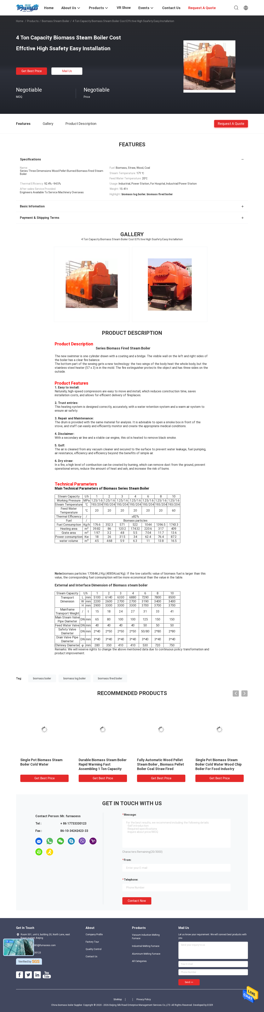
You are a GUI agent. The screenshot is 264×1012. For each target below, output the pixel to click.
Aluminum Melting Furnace (146, 953)
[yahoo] (92, 841)
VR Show (124, 8)
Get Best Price (31, 71)
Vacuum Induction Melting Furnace (146, 937)
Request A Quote (231, 123)
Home (19, 21)
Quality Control (93, 949)
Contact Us (91, 956)
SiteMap (117, 999)
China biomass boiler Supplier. (67, 1005)
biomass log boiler (74, 678)
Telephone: (131, 879)
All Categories (139, 961)
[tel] (60, 851)
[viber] (82, 841)
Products (33, 21)
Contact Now (137, 901)
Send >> (189, 982)
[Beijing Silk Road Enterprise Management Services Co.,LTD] (27, 7)
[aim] (49, 851)
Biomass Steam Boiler (55, 21)
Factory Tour (92, 941)
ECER (210, 1005)
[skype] (71, 841)
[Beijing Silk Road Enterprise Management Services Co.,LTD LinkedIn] (37, 974)
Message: (130, 814)
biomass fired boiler (110, 678)
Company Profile (94, 934)
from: (127, 859)
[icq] (38, 851)
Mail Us (67, 71)
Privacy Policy (143, 999)
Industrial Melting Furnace (145, 946)
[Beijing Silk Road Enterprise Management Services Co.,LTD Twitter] (28, 974)
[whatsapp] (49, 841)
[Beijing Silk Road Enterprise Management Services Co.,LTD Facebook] (19, 974)
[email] (38, 841)
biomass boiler (42, 678)
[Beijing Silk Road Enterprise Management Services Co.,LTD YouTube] (47, 974)
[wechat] (60, 841)
